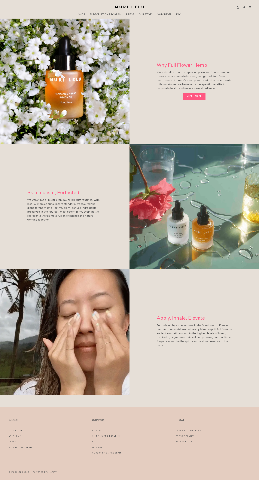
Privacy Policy (185, 436)
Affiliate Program (20, 447)
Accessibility (184, 442)
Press (12, 442)
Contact (97, 430)
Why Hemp (15, 436)
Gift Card (98, 447)
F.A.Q (95, 442)
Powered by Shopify (45, 472)
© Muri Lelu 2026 (19, 472)
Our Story (15, 430)
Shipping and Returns (106, 436)
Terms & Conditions (188, 430)
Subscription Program (106, 453)
